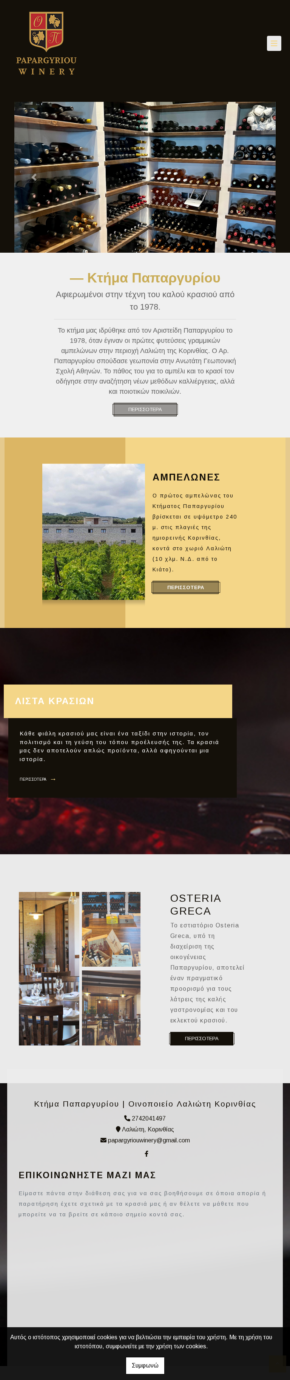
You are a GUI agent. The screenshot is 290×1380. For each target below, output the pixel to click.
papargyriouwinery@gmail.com (149, 1140)
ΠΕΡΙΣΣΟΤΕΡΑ (145, 409)
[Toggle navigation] (274, 43)
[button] (34, 177)
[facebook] (146, 1154)
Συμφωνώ (145, 1365)
